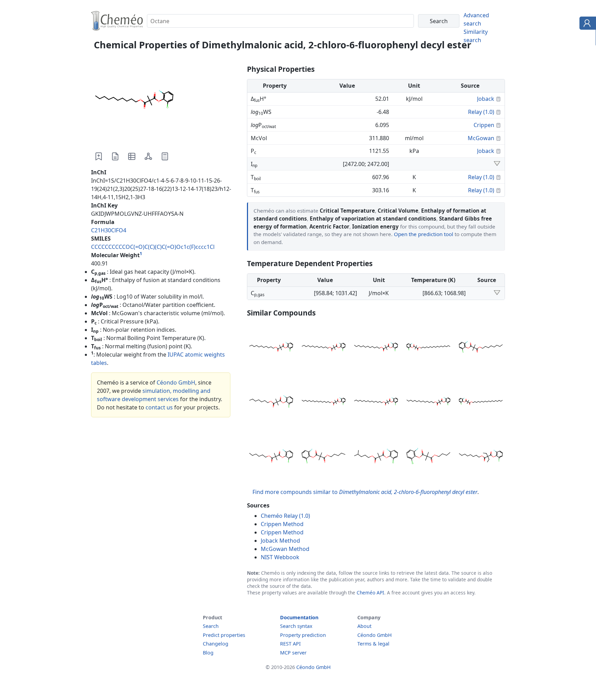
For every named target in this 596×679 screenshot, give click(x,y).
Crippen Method (282, 524)
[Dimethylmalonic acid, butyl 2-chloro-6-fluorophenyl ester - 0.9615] (428, 457)
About (364, 626)
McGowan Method (285, 549)
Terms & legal (373, 643)
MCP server (293, 652)
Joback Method (280, 540)
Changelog (215, 643)
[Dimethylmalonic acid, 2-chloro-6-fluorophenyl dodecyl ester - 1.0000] (376, 348)
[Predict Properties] (164, 156)
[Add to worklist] (98, 156)
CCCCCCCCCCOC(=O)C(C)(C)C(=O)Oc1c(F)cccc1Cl (153, 247)
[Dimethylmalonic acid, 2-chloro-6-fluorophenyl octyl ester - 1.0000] (481, 348)
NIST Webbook (280, 557)
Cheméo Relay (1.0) (285, 516)
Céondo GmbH (176, 382)
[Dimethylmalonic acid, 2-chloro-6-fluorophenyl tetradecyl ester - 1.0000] (428, 402)
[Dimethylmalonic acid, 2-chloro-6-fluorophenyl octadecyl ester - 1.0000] (481, 402)
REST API (290, 643)
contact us (159, 407)
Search (211, 626)
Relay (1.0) (481, 112)
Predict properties (224, 635)
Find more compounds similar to (364, 492)
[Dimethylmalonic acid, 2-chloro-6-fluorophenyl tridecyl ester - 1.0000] (323, 348)
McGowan (481, 138)
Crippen (484, 125)
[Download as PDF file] (115, 156)
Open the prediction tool (423, 234)
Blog (208, 652)
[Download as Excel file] (131, 156)
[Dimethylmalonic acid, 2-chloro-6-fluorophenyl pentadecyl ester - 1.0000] (376, 402)
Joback (485, 99)
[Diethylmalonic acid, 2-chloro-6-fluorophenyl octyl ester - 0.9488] (481, 457)
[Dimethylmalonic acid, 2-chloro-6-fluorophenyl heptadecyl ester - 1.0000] (428, 348)
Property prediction (303, 635)
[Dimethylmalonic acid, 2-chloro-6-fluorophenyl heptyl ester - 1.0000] (271, 402)
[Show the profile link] (586, 24)
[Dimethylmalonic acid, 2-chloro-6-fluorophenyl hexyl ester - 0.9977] (271, 457)
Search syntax (296, 626)
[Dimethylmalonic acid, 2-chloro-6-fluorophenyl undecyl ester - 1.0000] (271, 348)
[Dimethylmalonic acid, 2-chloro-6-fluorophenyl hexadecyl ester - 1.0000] (323, 402)
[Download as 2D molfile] (148, 156)
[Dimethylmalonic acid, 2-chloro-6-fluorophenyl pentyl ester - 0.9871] (323, 457)
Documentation (299, 617)
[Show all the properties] (497, 164)
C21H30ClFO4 (108, 230)
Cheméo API (370, 592)
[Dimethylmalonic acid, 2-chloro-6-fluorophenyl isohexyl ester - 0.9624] (376, 457)
